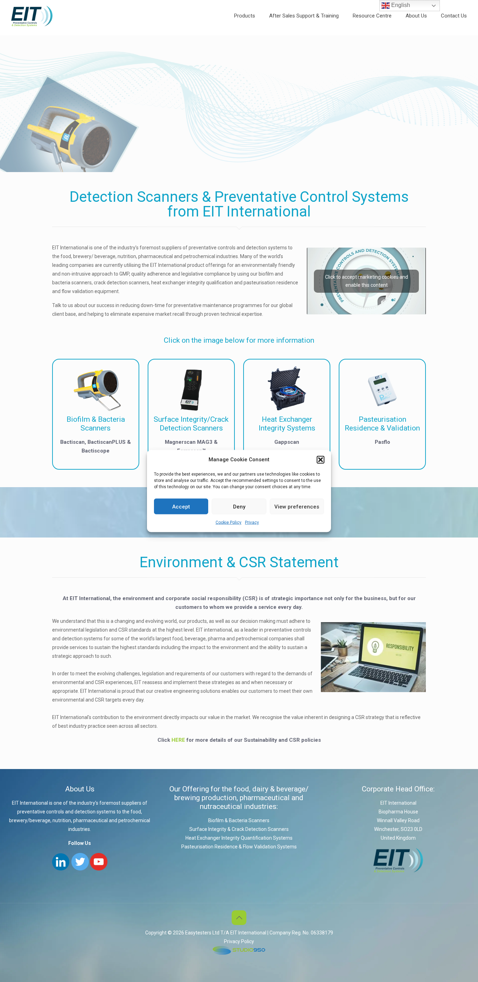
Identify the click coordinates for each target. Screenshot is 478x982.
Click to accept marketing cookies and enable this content (366, 281)
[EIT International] (31, 15)
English (400, 5)
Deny (239, 506)
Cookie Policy (228, 522)
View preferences (296, 506)
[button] (320, 459)
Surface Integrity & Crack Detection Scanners (239, 829)
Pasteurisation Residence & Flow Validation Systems (239, 846)
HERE (178, 740)
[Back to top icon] (239, 917)
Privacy (252, 522)
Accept (181, 506)
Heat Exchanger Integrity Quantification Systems (239, 838)
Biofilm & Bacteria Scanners (238, 820)
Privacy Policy (239, 941)
